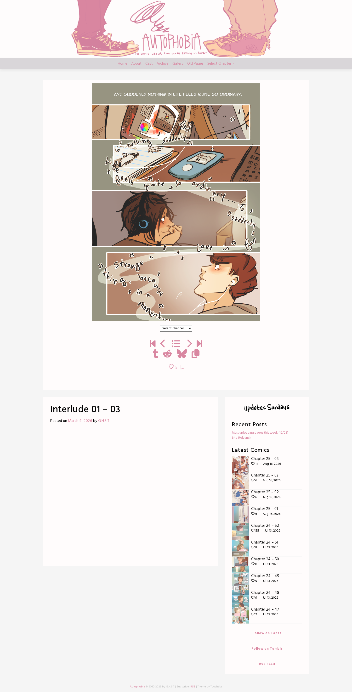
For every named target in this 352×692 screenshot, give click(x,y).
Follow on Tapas (267, 633)
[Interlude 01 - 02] (163, 344)
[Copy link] (195, 354)
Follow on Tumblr (266, 649)
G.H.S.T (103, 421)
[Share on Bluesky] (182, 354)
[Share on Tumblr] (155, 354)
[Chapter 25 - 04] (199, 344)
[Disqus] (130, 496)
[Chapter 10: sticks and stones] (189, 344)
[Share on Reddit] (167, 354)
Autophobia (137, 686)
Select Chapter (219, 64)
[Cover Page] (152, 344)
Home (122, 64)
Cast (149, 64)
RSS (192, 686)
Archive (163, 64)
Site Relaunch (241, 438)
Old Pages (195, 64)
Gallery (177, 64)
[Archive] (176, 344)
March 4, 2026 (80, 421)
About (136, 64)
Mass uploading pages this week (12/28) (260, 433)
